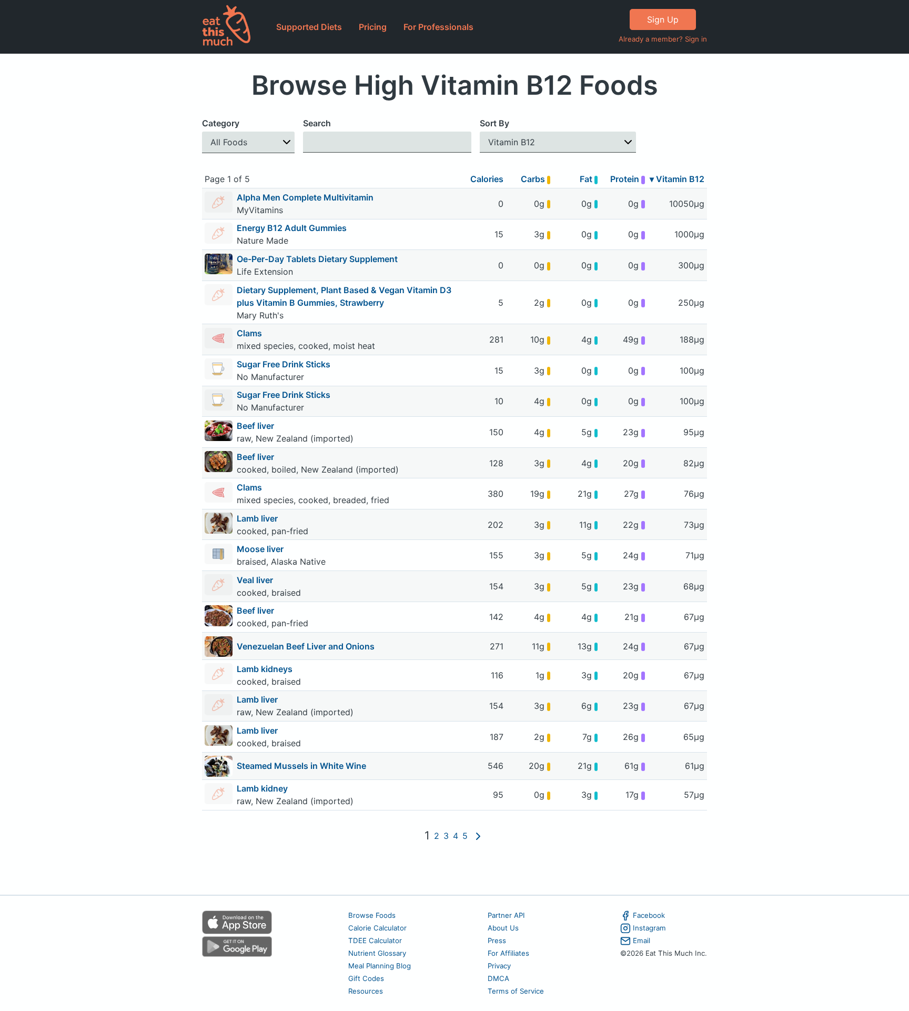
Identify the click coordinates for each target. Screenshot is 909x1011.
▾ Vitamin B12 (677, 179)
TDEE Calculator (375, 940)
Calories (486, 179)
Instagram (649, 928)
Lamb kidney (263, 788)
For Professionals (438, 27)
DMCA (498, 978)
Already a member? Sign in (663, 39)
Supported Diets (309, 27)
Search (317, 123)
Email (641, 940)
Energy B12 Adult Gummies (292, 228)
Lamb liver (258, 518)
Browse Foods (372, 915)
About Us (503, 928)
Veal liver (256, 580)
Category (220, 123)
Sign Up (663, 19)
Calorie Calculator (377, 928)
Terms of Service (516, 991)
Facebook (649, 915)
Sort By (494, 123)
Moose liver (261, 549)
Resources (365, 991)
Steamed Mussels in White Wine (301, 765)
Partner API (506, 915)
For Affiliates (508, 953)
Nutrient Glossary (377, 953)
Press (497, 940)
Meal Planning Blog (379, 966)
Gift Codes (366, 978)
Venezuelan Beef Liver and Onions (306, 646)
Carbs (534, 179)
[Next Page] (478, 836)
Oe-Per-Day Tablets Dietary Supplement (317, 259)
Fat (587, 179)
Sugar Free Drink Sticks (284, 364)
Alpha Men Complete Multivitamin (305, 197)
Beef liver (256, 426)
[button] (248, 142)
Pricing (373, 27)
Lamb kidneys (266, 669)
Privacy (499, 966)
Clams (250, 333)
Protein (625, 179)
